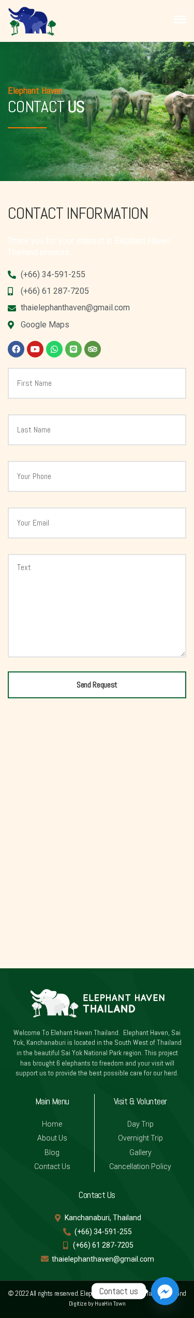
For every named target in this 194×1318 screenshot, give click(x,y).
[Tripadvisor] (92, 349)
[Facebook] (16, 349)
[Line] (73, 349)
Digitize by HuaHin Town (97, 1303)
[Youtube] (35, 349)
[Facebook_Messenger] (165, 1291)
